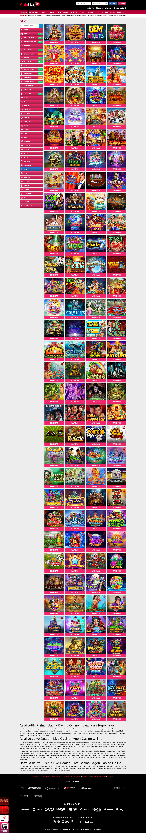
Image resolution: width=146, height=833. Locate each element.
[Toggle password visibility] (106, 3)
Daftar (122, 3)
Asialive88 (23, 729)
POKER (90, 12)
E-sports (73, 12)
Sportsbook (63, 12)
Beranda (24, 12)
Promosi (120, 12)
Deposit (100, 12)
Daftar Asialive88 (32, 763)
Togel (82, 12)
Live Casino (33, 12)
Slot (44, 12)
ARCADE (52, 12)
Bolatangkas (110, 12)
